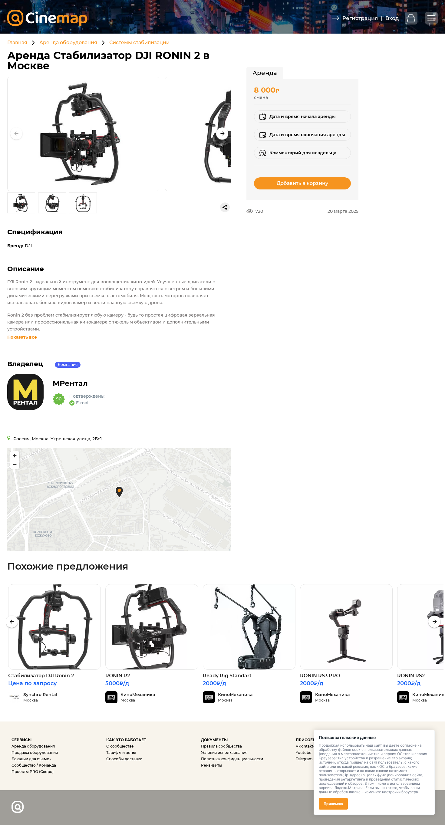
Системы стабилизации (139, 42)
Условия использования (224, 752)
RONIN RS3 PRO (320, 676)
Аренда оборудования (68, 42)
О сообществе (120, 746)
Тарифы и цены (121, 752)
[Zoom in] (14, 455)
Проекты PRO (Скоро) (33, 771)
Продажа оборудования (35, 752)
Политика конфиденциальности (232, 759)
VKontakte (305, 746)
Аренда (264, 73)
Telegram (304, 759)
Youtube (303, 752)
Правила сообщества (221, 746)
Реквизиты (211, 765)
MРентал (70, 383)
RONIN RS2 (411, 676)
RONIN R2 (117, 676)
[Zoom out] (14, 464)
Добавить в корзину (302, 183)
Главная (17, 42)
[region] (119, 499)
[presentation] (12, 622)
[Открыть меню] (431, 18)
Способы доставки (124, 759)
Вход (392, 18)
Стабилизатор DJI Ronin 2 (41, 676)
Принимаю (333, 803)
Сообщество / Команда (34, 765)
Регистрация (360, 18)
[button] (222, 133)
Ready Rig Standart (227, 676)
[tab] (264, 73)
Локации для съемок (31, 759)
